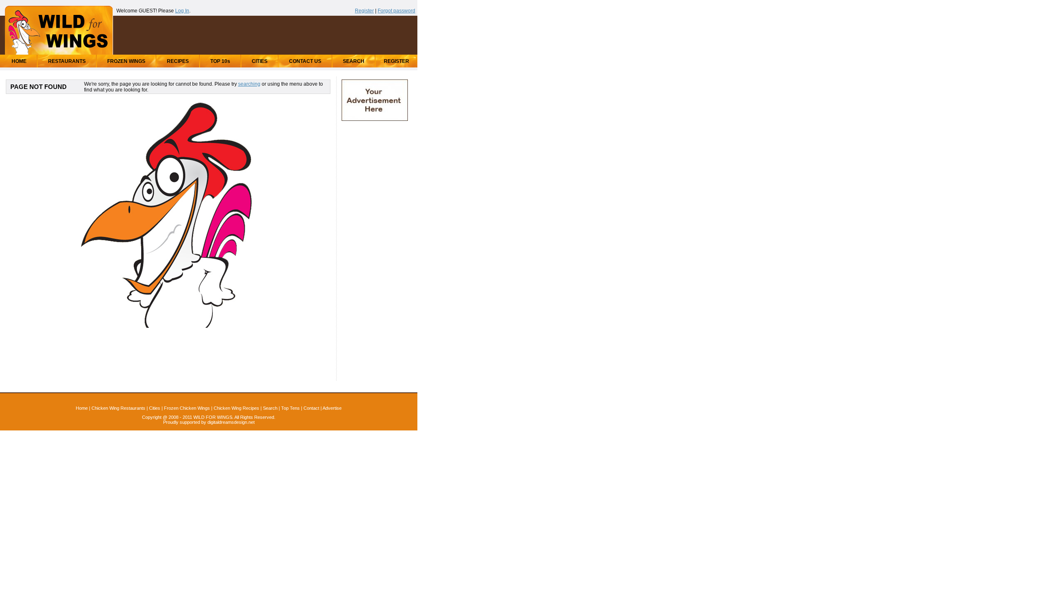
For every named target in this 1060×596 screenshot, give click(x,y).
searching (249, 84)
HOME (19, 61)
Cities (154, 408)
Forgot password (396, 11)
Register (364, 11)
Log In (182, 11)
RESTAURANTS (67, 61)
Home (82, 408)
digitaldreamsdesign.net (231, 422)
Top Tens (290, 408)
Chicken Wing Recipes (236, 408)
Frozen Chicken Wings (187, 408)
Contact (311, 408)
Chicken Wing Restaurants (118, 408)
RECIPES (178, 61)
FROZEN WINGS (126, 61)
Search (270, 408)
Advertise (332, 408)
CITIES (259, 61)
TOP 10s (220, 61)
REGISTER (396, 61)
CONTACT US (305, 61)
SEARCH (353, 61)
